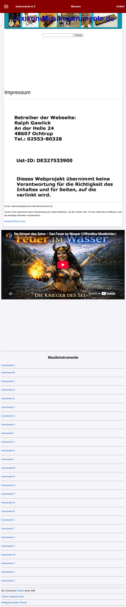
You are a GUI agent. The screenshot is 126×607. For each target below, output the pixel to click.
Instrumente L (7, 459)
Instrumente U (8, 537)
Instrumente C (8, 381)
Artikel (120, 6)
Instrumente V (8, 546)
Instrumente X (8, 563)
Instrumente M (8, 468)
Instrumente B (8, 372)
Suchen (78, 35)
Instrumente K (8, 450)
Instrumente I (7, 433)
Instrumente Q (8, 502)
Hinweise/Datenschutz (15, 221)
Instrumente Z (8, 580)
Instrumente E (8, 398)
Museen (76, 6)
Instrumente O (8, 485)
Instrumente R (8, 511)
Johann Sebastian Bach (12, 596)
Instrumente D (8, 390)
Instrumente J (7, 442)
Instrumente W (8, 554)
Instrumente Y (8, 572)
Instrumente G (8, 416)
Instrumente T (8, 528)
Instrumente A (8, 365)
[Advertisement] (63, 63)
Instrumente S (8, 520)
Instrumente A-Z (25, 6)
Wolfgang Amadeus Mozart (14, 602)
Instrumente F (8, 407)
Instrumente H (8, 424)
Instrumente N (8, 476)
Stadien (20, 590)
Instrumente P (8, 494)
